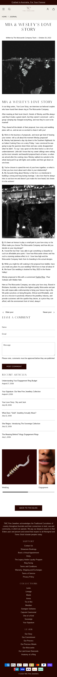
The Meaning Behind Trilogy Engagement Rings (20, 434)
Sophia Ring (40, 277)
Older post (9, 312)
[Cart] (53, 9)
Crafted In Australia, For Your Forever (28, 2)
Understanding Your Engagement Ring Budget (19, 381)
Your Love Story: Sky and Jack (14, 402)
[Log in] (48, 9)
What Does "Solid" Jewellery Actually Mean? (19, 413)
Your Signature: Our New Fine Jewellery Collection (21, 392)
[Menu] (3, 9)
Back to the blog (28, 508)
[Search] (9, 9)
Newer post (47, 312)
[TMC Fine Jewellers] (28, 9)
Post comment (14, 366)
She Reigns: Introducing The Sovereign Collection (21, 424)
